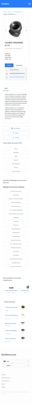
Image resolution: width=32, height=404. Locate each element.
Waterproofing (16, 236)
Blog (3, 384)
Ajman (16, 148)
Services (9, 11)
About (3, 374)
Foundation (16, 255)
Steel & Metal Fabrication (16, 259)
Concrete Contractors (16, 191)
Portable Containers (16, 247)
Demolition (16, 195)
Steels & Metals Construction (16, 213)
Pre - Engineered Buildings (16, 210)
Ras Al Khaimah (16, 163)
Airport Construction (16, 266)
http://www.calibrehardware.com (18, 77)
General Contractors (16, 240)
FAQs (3, 387)
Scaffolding (16, 217)
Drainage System (16, 262)
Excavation (16, 251)
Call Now (9, 65)
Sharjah (16, 167)
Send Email (19, 65)
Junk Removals (16, 232)
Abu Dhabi (16, 152)
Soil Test (16, 221)
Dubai (16, 156)
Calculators (5, 381)
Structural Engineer (16, 202)
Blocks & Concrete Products (16, 198)
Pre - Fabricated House (16, 243)
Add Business (5, 378)
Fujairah (16, 160)
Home (4, 11)
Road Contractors (16, 206)
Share (17, 133)
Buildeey (5, 4)
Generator (16, 225)
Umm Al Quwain (16, 171)
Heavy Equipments (17, 11)
